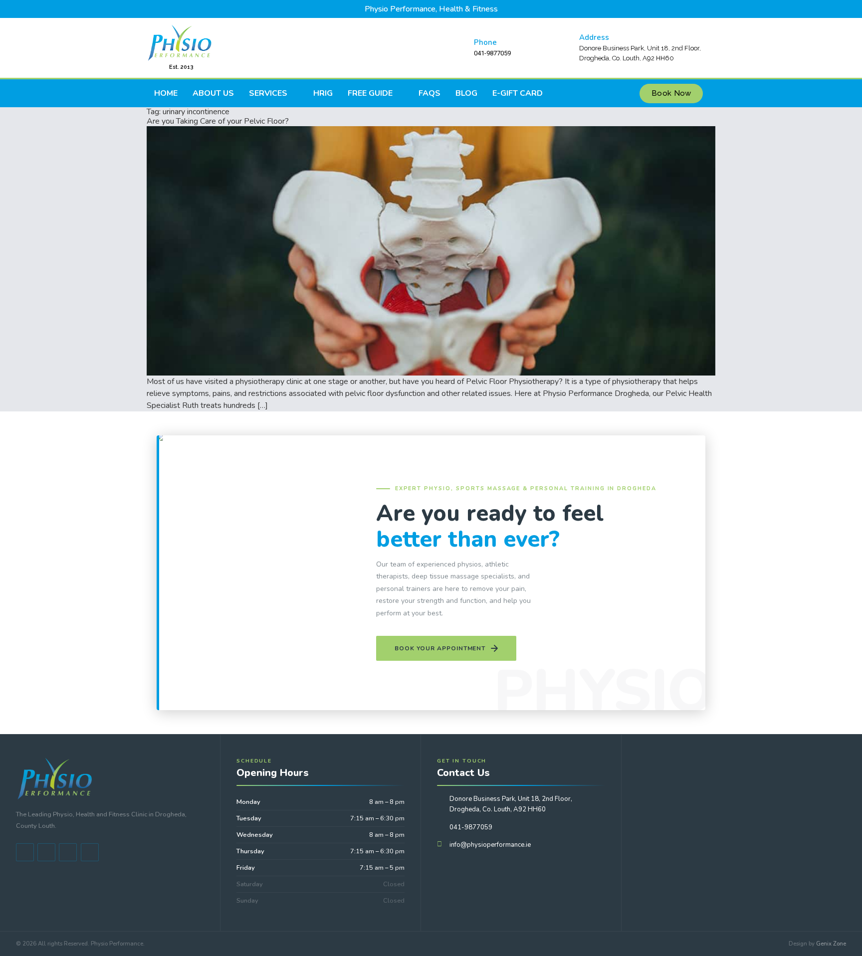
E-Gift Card (517, 93)
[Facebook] (25, 852)
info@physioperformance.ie (490, 844)
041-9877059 (470, 827)
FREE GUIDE (370, 93)
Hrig (323, 93)
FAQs (429, 93)
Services (268, 93)
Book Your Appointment (440, 648)
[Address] (565, 48)
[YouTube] (46, 852)
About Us (213, 93)
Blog (466, 93)
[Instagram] (90, 852)
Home (166, 93)
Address (594, 37)
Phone (485, 42)
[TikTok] (68, 852)
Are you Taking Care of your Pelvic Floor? (218, 121)
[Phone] (459, 48)
